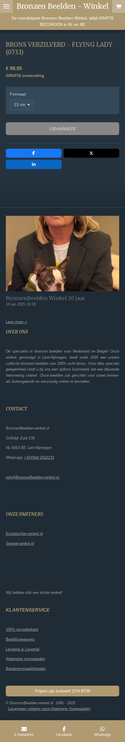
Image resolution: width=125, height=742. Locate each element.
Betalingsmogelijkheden (26, 668)
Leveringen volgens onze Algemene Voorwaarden (49, 709)
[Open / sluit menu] (6, 6)
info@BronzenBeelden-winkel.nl (33, 477)
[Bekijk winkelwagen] (118, 6)
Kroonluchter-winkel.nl (24, 533)
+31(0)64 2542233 (39, 457)
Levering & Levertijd (22, 649)
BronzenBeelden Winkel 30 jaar (45, 298)
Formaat (18, 94)
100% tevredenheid (22, 629)
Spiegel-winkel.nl (20, 543)
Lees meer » (16, 322)
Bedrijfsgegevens (20, 639)
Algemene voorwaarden (25, 659)
